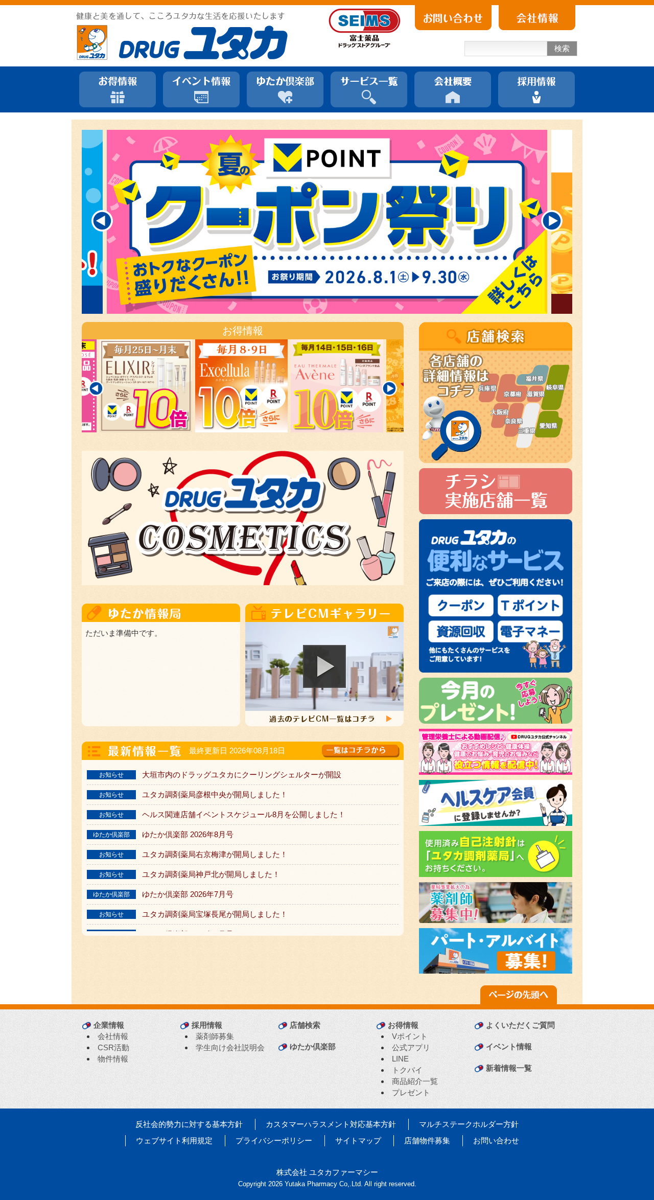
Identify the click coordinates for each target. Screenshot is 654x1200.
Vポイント (410, 1036)
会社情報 (113, 1036)
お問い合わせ (496, 1140)
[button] (324, 666)
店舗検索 (305, 1025)
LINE (400, 1058)
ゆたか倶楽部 (313, 1046)
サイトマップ (358, 1140)
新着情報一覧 (509, 1068)
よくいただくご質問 (520, 1025)
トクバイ (407, 1070)
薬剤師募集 (215, 1036)
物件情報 (113, 1058)
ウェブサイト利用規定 (174, 1140)
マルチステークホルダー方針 (469, 1124)
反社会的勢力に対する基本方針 (189, 1124)
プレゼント (411, 1092)
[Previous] (102, 221)
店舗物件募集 (427, 1140)
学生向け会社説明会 (230, 1047)
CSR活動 (113, 1047)
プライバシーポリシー (274, 1140)
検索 (562, 48)
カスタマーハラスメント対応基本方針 (331, 1124)
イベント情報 (509, 1046)
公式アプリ (411, 1047)
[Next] (552, 221)
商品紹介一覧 (415, 1081)
